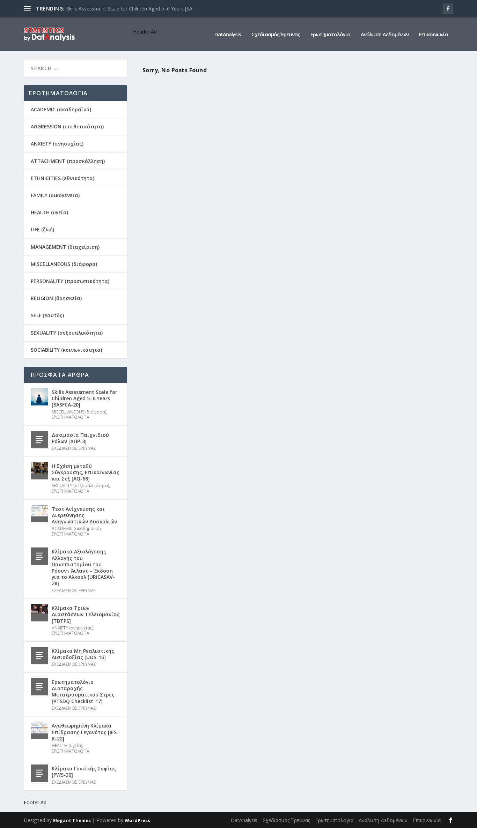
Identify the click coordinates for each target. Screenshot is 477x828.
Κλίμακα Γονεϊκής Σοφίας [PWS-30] (84, 771)
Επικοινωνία (433, 34)
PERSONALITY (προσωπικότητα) (70, 281)
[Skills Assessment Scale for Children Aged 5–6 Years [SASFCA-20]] (39, 396)
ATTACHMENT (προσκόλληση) (68, 161)
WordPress (137, 820)
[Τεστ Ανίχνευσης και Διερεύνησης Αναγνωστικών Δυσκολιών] (39, 513)
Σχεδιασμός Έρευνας (275, 34)
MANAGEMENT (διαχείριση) (65, 247)
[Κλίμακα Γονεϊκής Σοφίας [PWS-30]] (39, 773)
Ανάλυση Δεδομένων (385, 34)
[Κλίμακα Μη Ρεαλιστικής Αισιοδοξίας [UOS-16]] (39, 655)
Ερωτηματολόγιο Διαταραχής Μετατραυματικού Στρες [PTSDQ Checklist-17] (83, 691)
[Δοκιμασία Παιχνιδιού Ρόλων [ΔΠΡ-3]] (39, 439)
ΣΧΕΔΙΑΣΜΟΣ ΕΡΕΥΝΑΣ (74, 448)
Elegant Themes (72, 820)
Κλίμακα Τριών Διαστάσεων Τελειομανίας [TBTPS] (86, 614)
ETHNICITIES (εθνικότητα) (62, 178)
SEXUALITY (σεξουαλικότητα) (67, 332)
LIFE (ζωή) (42, 229)
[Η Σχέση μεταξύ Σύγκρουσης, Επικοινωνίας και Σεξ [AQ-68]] (39, 470)
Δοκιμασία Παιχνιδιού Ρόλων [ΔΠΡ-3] (80, 438)
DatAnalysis (227, 34)
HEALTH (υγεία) (49, 212)
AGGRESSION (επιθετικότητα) (67, 126)
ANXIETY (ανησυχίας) (57, 143)
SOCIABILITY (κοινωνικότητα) (66, 349)
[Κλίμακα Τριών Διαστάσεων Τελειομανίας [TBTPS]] (39, 612)
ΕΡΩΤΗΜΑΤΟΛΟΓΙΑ (70, 417)
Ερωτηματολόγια (330, 34)
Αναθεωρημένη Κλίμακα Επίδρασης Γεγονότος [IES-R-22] (85, 731)
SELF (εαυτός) (47, 315)
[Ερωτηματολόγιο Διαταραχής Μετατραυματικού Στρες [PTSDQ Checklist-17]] (39, 686)
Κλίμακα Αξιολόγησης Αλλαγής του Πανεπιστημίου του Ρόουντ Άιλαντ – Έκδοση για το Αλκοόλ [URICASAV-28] (83, 567)
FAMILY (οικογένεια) (55, 195)
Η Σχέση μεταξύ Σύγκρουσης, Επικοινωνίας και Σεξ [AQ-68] (85, 472)
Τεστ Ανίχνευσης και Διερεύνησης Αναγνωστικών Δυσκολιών (84, 515)
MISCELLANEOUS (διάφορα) (64, 264)
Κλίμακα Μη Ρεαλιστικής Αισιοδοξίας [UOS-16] (83, 654)
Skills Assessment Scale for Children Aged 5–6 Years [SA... (131, 8)
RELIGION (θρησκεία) (56, 298)
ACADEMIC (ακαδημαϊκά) (61, 109)
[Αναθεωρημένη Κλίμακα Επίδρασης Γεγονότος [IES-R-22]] (39, 730)
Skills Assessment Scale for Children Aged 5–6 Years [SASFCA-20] (84, 398)
